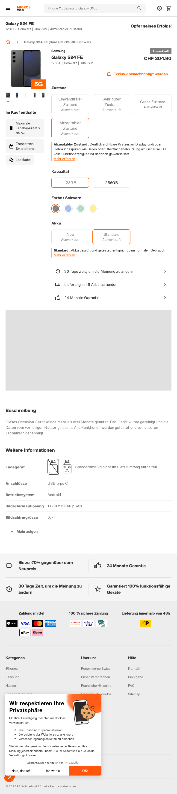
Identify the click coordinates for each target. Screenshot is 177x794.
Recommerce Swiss (96, 668)
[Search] (139, 8)
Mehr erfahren (64, 158)
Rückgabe (135, 677)
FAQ (131, 685)
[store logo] (24, 8)
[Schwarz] (55, 208)
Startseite (8, 42)
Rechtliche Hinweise (96, 685)
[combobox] (88, 8)
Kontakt (134, 668)
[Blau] (68, 208)
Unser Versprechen (95, 677)
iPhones (12, 668)
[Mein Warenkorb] (168, 8)
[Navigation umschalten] (8, 8)
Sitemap (134, 694)
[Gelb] (93, 208)
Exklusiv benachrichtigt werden (140, 74)
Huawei (11, 685)
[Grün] (80, 208)
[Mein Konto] (159, 8)
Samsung (12, 677)
